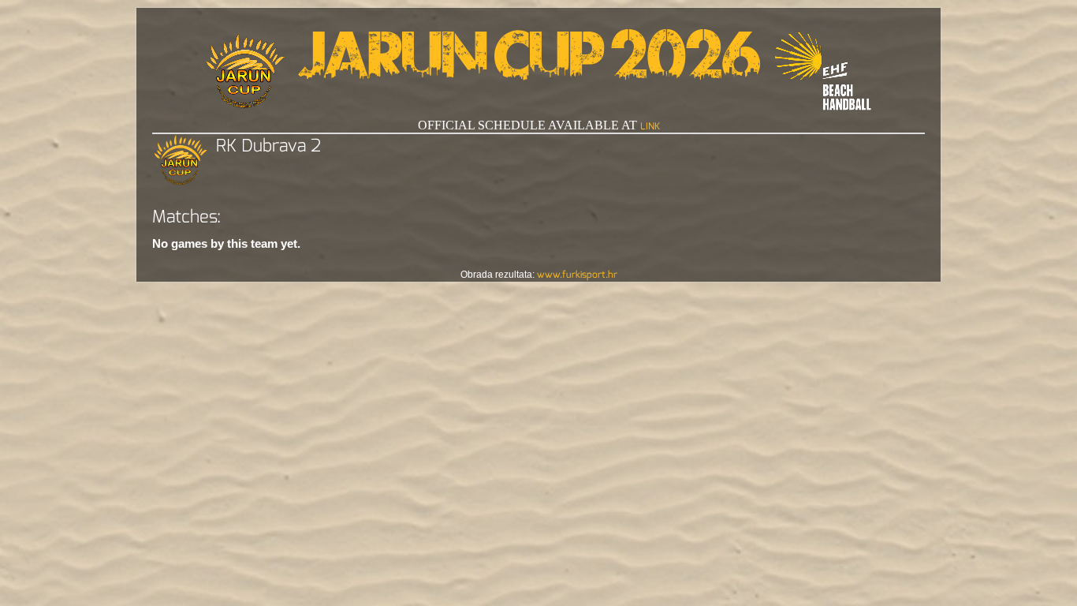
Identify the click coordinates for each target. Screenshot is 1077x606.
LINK (650, 126)
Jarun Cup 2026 (529, 63)
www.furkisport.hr (577, 274)
